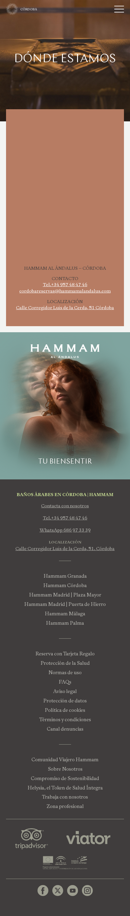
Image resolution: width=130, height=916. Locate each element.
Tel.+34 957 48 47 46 (65, 285)
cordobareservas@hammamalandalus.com (65, 291)
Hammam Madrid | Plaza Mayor (65, 595)
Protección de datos (65, 701)
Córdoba (29, 9)
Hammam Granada (65, 576)
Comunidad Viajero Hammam (65, 759)
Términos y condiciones (65, 719)
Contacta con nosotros (65, 506)
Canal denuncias (65, 729)
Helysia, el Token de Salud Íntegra (65, 788)
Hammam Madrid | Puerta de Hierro (65, 604)
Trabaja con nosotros (65, 797)
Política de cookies (65, 710)
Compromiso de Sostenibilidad (65, 778)
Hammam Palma (65, 623)
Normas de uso (65, 672)
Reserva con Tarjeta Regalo (65, 654)
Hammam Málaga (65, 613)
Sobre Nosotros (65, 769)
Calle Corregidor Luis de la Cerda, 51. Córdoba (65, 549)
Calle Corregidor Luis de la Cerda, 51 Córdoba (65, 308)
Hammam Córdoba (65, 585)
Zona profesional (65, 806)
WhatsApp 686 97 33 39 (65, 530)
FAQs (65, 682)
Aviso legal (65, 691)
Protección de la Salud (65, 663)
